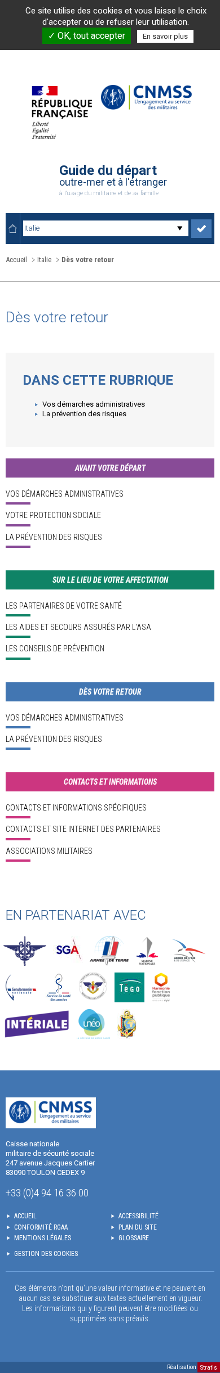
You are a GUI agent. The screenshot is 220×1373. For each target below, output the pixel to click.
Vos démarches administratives (93, 404)
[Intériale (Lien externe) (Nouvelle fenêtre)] (36, 1024)
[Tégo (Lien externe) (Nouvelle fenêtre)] (129, 987)
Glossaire (133, 1238)
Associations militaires (49, 851)
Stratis (208, 1367)
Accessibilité (138, 1216)
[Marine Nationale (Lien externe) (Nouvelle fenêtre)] (147, 951)
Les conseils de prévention (55, 648)
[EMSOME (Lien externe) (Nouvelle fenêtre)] (127, 1024)
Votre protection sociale (53, 515)
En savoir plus (165, 36)
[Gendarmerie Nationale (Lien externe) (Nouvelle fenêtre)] (20, 987)
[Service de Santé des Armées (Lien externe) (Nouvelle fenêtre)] (58, 987)
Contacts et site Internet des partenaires (83, 829)
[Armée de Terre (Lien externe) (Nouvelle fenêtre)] (109, 951)
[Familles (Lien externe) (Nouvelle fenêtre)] (93, 987)
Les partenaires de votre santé (64, 605)
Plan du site (137, 1227)
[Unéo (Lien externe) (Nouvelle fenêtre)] (93, 1024)
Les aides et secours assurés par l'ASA (78, 627)
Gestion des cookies (46, 1254)
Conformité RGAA (41, 1227)
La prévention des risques (84, 413)
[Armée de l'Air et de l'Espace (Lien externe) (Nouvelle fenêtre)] (187, 951)
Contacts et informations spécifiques (76, 807)
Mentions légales (42, 1238)
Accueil (16, 259)
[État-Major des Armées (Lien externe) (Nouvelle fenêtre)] (24, 951)
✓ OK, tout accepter (86, 35)
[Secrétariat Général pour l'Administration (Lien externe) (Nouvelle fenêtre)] (68, 951)
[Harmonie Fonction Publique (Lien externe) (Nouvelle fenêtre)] (161, 987)
